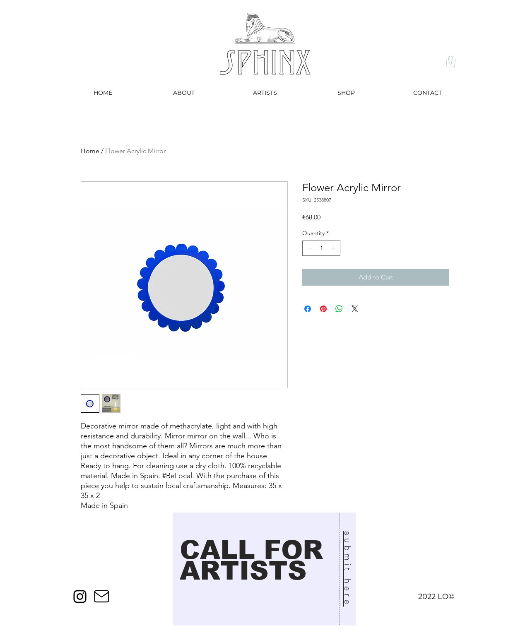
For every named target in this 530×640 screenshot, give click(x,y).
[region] (264, 571)
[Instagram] (80, 596)
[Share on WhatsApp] (339, 309)
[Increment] (334, 248)
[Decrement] (309, 248)
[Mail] (101, 596)
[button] (450, 61)
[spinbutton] (321, 248)
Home (90, 151)
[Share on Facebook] (308, 309)
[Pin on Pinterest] (323, 309)
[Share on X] (355, 309)
